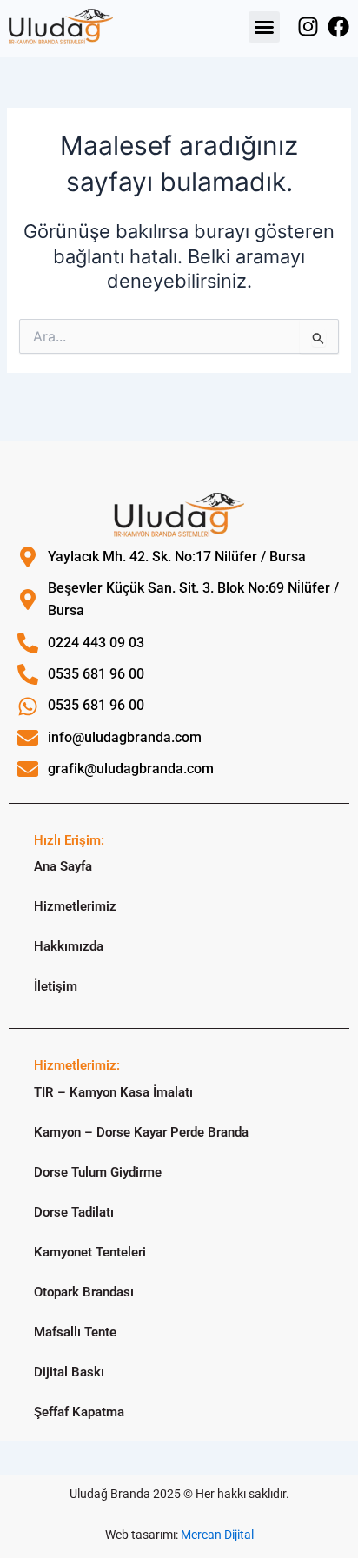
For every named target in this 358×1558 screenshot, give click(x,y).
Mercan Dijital (217, 1534)
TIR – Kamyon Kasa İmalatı (113, 1092)
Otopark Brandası (84, 1292)
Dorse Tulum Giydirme (98, 1172)
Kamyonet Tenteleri (90, 1252)
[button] (264, 27)
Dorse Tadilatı (74, 1212)
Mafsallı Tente (75, 1332)
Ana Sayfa (63, 866)
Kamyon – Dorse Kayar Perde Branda (141, 1132)
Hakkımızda (68, 946)
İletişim (55, 986)
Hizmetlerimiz (75, 906)
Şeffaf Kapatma (79, 1412)
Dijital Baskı (69, 1372)
